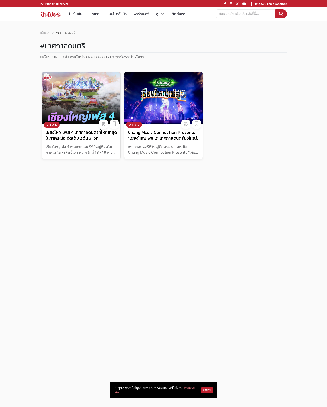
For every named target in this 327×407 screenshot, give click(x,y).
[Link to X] (237, 4)
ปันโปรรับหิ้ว (118, 13)
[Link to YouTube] (244, 4)
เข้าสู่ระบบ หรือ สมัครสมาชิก (271, 4)
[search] (281, 13)
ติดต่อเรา (178, 13)
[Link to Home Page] (51, 14)
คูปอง (160, 13)
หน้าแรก (45, 32)
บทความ (95, 13)
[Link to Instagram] (231, 4)
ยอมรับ (207, 390)
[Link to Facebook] (225, 4)
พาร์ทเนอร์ (141, 13)
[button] (103, 124)
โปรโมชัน (75, 13)
